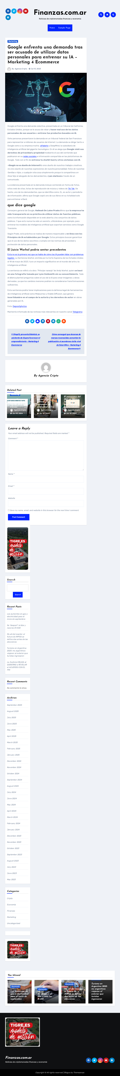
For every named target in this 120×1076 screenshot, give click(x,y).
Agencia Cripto (21, 69)
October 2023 (13, 848)
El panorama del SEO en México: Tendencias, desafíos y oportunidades (72, 402)
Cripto (9, 898)
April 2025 (11, 736)
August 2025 (13, 711)
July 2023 (11, 867)
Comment (13, 438)
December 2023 (14, 836)
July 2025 (11, 717)
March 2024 (12, 817)
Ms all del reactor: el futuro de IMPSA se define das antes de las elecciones (73, 994)
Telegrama (77, 312)
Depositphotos (20, 306)
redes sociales (30, 156)
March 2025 (12, 742)
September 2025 (14, 705)
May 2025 (11, 730)
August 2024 (13, 786)
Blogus (67, 1072)
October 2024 (13, 773)
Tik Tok (71, 188)
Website (11, 498)
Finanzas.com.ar (60, 12)
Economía (11, 905)
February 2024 (13, 823)
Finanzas (11, 911)
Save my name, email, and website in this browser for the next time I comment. (44, 510)
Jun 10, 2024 (17, 413)
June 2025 (12, 724)
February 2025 (13, 749)
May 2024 (11, 805)
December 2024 (14, 761)
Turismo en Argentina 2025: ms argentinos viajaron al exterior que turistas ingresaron (99, 991)
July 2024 (11, 792)
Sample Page (64, 28)
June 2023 (12, 873)
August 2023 (13, 861)
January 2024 (13, 830)
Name (11, 474)
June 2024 (12, 798)
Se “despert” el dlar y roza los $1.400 (44, 996)
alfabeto (44, 145)
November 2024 (14, 767)
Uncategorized (13, 923)
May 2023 (11, 879)
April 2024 (11, 811)
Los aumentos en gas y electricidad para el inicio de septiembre (17, 616)
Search (11, 580)
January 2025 (13, 755)
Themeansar (78, 1072)
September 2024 (14, 780)
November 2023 (14, 842)
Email (11, 486)
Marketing (12, 41)
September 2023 (14, 854)
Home (52, 28)
